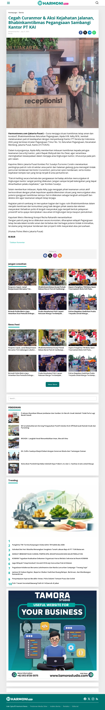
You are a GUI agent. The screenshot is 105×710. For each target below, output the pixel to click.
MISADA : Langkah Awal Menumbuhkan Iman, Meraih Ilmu (44, 439)
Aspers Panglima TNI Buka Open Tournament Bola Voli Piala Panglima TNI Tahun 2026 (82, 288)
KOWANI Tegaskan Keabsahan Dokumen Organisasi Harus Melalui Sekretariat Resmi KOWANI (50, 559)
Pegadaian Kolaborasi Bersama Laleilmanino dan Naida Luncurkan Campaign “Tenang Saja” (49, 568)
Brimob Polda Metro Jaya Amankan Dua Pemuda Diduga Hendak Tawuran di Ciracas (21, 312)
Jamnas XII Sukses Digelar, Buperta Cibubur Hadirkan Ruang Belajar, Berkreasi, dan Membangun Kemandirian (51, 573)
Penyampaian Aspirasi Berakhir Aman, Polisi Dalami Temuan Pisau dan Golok (43, 579)
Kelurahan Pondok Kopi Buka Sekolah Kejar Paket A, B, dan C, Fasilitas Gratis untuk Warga (57, 464)
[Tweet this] (85, 32)
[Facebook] (45, 256)
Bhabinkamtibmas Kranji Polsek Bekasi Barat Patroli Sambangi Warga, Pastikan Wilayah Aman (52, 288)
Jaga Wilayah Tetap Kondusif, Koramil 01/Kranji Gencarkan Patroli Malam (42, 563)
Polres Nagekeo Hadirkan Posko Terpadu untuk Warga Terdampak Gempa (82, 312)
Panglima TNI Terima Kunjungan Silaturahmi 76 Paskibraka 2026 (38, 545)
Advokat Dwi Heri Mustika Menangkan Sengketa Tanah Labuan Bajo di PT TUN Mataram (48, 549)
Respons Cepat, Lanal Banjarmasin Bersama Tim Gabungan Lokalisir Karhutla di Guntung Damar (21, 288)
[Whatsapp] (94, 32)
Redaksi (66, 706)
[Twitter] (50, 256)
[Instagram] (55, 256)
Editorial (75, 706)
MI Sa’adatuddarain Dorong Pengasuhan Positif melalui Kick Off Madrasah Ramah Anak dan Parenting (58, 427)
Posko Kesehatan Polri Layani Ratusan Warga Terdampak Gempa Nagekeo (51, 312)
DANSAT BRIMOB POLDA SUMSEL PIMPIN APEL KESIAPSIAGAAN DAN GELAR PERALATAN (47, 554)
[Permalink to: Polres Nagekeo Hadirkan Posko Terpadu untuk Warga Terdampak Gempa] (83, 301)
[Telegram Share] (90, 32)
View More (52, 384)
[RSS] (60, 256)
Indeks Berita (55, 706)
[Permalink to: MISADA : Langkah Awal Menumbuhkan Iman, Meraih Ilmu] (13, 443)
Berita (10, 33)
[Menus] (8, 3)
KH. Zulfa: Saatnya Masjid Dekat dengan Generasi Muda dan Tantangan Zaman (53, 451)
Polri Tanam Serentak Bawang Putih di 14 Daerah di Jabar (35, 583)
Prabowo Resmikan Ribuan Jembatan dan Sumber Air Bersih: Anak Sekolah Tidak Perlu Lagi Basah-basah (58, 414)
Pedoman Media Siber (39, 706)
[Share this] (81, 32)
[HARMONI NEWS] (53, 3)
